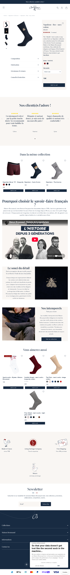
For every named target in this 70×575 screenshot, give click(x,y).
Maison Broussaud (8, 532)
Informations (6, 539)
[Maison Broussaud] (35, 8)
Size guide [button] (46, 68)
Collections (6, 525)
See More (46, 55)
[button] (57, 8)
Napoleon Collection (13, 15)
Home (5, 15)
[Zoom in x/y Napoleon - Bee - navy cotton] (24, 33)
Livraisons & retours (18, 71)
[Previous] (2, 119)
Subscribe (46, 504)
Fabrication (15, 65)
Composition (15, 59)
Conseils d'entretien (18, 77)
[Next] (68, 119)
